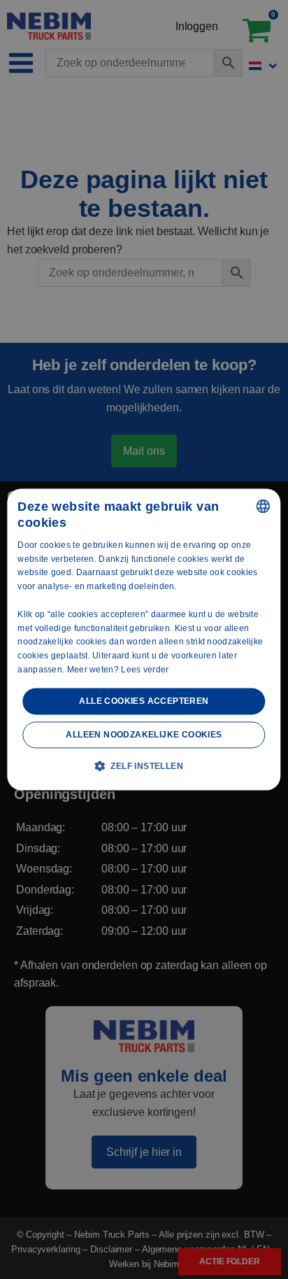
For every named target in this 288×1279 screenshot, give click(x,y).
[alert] (144, 639)
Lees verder (144, 669)
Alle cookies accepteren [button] (143, 701)
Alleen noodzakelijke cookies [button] (144, 735)
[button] (144, 766)
